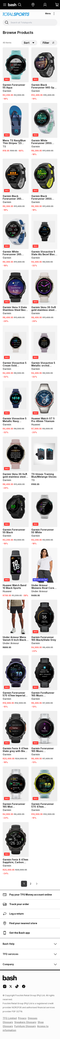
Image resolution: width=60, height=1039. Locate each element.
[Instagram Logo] (5, 987)
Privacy (22, 1018)
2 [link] (30, 883)
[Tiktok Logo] (17, 987)
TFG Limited (10, 1018)
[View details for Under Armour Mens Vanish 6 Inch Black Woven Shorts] (16, 617)
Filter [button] (46, 42)
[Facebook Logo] (24, 987)
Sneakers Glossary (25, 1022)
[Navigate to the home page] (12, 4)
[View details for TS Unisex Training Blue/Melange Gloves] (44, 454)
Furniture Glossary (25, 1026)
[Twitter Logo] (10, 987)
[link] (36, 883)
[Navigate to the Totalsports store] (16, 14)
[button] (33, 5)
